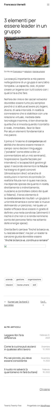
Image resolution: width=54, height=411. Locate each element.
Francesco (17, 71)
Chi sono (45, 389)
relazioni (27, 71)
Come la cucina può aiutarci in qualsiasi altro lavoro (20, 348)
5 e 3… (43, 301)
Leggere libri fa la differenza (14, 336)
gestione (20, 279)
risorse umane (38, 71)
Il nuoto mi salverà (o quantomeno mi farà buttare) (21, 371)
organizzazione (34, 279)
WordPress (45, 405)
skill (34, 284)
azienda (9, 279)
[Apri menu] (48, 4)
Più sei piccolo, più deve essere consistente (18, 359)
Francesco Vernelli (14, 4)
